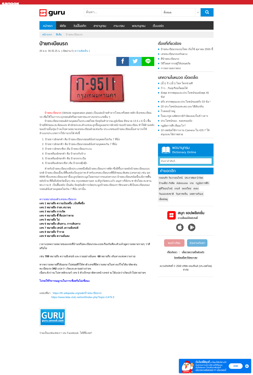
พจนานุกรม (138, 26)
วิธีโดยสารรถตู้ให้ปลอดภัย (175, 63)
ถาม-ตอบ (119, 26)
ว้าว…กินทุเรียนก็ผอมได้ (174, 88)
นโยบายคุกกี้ (221, 370)
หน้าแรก (47, 26)
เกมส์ (177, 188)
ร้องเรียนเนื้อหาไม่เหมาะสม (185, 258)
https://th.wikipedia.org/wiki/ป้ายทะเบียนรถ (77, 293)
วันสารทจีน (182, 194)
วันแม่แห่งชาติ (166, 194)
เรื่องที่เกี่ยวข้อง (169, 44)
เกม (192, 183)
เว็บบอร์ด (158, 26)
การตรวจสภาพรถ (171, 68)
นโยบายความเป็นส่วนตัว (204, 370)
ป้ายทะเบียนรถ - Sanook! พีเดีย (58, 13)
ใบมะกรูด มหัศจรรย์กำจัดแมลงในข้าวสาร (184, 115)
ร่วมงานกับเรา (197, 243)
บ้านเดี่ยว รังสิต (166, 183)
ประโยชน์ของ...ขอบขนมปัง (176, 120)
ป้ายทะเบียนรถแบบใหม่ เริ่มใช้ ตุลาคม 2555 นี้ (187, 49)
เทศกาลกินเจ (196, 194)
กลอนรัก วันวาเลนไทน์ (171, 177)
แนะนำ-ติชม (174, 243)
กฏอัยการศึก (202, 183)
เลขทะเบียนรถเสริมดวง (174, 53)
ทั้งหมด (168, 12)
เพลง (195, 188)
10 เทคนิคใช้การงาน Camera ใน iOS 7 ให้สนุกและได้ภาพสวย (185, 132)
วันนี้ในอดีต (79, 26)
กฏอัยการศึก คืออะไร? (173, 125)
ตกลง (235, 366)
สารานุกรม (100, 26)
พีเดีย (63, 26)
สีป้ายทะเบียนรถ (170, 58)
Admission (182, 183)
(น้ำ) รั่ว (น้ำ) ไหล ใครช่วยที (177, 83)
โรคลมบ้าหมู (168, 111)
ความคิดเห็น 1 (82, 51)
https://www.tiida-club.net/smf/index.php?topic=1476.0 (82, 297)
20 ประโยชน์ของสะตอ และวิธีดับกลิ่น (182, 106)
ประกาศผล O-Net (194, 177)
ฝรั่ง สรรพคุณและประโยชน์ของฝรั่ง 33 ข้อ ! (185, 101)
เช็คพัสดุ (163, 199)
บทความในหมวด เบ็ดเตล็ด (178, 77)
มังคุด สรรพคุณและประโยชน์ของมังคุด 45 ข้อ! (185, 94)
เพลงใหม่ (186, 188)
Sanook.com (11, 2)
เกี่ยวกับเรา (172, 252)
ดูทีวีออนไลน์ (165, 188)
